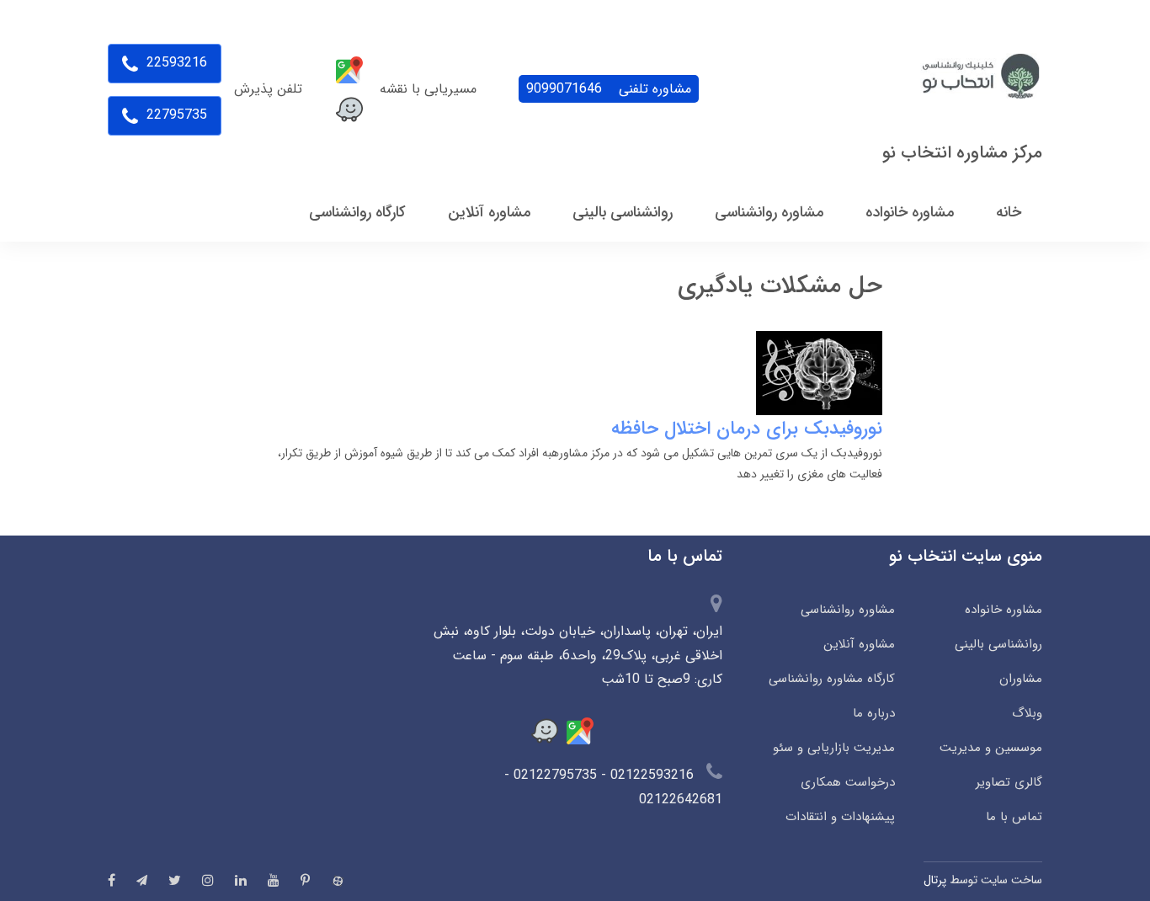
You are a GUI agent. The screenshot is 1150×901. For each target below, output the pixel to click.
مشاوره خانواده (1003, 610)
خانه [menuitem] (1008, 212)
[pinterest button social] (305, 880)
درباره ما (874, 713)
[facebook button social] (111, 880)
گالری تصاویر (1009, 782)
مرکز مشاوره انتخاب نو (962, 153)
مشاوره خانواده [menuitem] (909, 212)
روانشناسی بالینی (998, 644)
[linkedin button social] (241, 880)
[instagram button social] (208, 880)
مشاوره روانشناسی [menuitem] (769, 212)
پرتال (935, 880)
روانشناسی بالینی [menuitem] (622, 212)
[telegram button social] (141, 880)
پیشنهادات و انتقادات (840, 817)
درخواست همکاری (848, 782)
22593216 (174, 62)
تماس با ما (1014, 817)
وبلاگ (1027, 713)
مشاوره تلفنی (608, 88)
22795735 (174, 114)
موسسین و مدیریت (991, 748)
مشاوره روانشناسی (848, 610)
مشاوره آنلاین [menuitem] (489, 212)
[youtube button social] (274, 880)
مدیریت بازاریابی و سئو (834, 748)
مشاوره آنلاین (859, 644)
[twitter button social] (174, 880)
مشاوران (1020, 679)
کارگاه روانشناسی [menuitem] (357, 212)
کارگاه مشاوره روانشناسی (832, 679)
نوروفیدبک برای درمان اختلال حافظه (746, 428)
